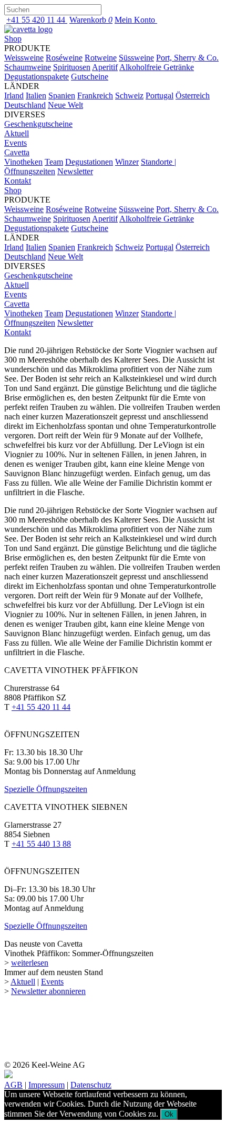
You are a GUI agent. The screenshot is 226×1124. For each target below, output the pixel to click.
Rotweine (101, 57)
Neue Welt (65, 105)
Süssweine (136, 57)
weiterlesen (29, 962)
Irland (14, 95)
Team (54, 161)
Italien (36, 95)
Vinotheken (23, 161)
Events (15, 142)
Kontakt (17, 180)
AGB (13, 1084)
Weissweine (24, 57)
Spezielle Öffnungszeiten (45, 789)
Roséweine (64, 57)
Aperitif (105, 67)
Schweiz (129, 95)
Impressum (46, 1084)
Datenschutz (90, 1084)
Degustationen (89, 161)
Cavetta (16, 152)
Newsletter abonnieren (48, 991)
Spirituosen (71, 67)
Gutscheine (89, 76)
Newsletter (75, 171)
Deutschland (25, 105)
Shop (13, 38)
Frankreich (95, 95)
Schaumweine (27, 67)
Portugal (159, 95)
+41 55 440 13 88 (41, 843)
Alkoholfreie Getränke (156, 67)
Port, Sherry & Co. (187, 57)
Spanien (61, 95)
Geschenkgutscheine (38, 123)
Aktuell (16, 133)
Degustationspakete (36, 76)
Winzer (127, 161)
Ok (169, 1114)
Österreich (193, 95)
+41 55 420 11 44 (41, 706)
